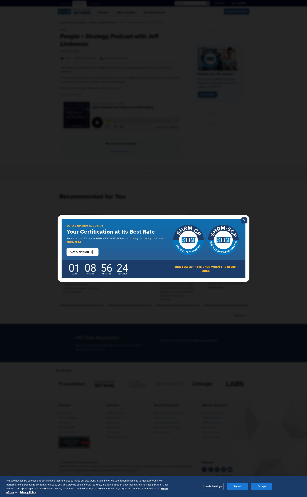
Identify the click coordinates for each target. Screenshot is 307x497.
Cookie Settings (212, 486)
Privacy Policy (28, 492)
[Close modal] (244, 220)
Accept (262, 486)
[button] (82, 252)
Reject (237, 486)
